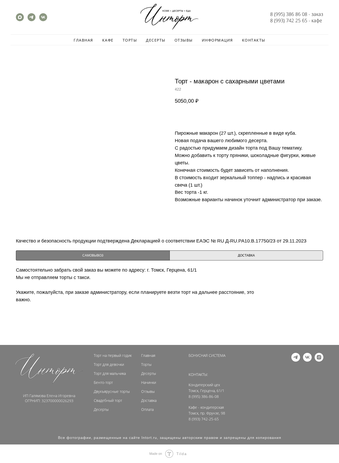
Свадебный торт (108, 400)
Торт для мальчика (110, 373)
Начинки (148, 382)
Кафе (108, 40)
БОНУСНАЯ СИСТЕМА (207, 355)
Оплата (147, 409)
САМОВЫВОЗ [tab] (92, 255)
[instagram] (319, 360)
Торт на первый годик (113, 355)
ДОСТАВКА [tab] (246, 255)
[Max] (20, 19)
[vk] (307, 360)
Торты (130, 40)
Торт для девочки (109, 364)
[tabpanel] (169, 304)
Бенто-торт (103, 382)
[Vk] (43, 19)
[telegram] (295, 360)
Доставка (149, 400)
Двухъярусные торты (112, 391)
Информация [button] (217, 40)
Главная (83, 40)
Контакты (253, 40)
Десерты (156, 40)
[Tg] (31, 19)
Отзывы (184, 40)
